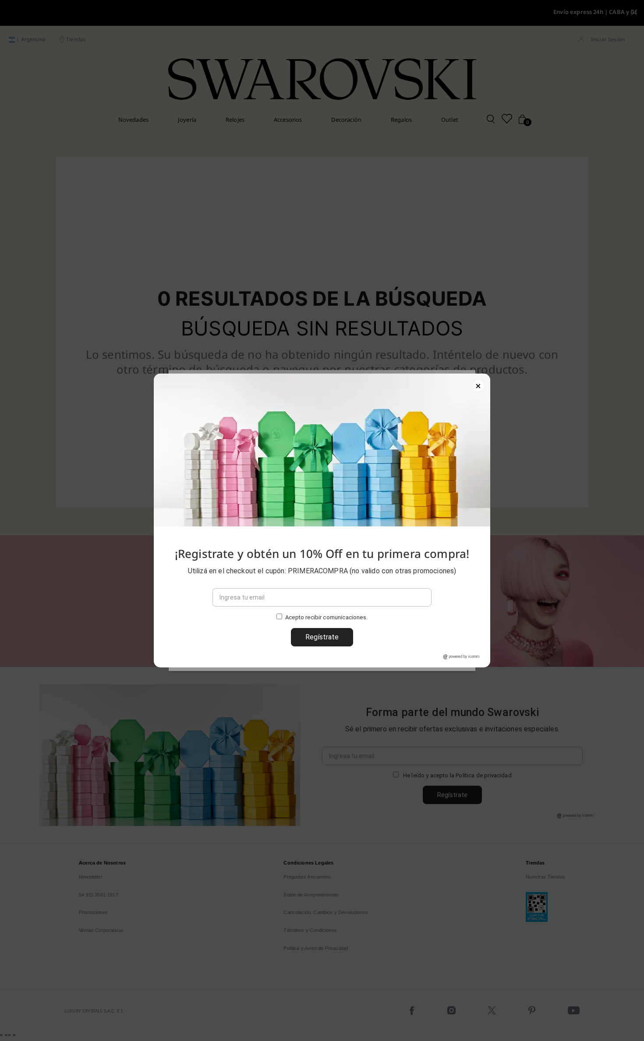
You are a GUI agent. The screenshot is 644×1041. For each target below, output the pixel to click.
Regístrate (322, 637)
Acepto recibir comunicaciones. (326, 617)
